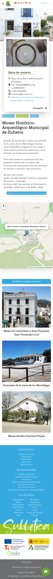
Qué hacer (26, 462)
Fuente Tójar (18, 507)
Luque (34, 510)
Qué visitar (26, 457)
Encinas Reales (34, 505)
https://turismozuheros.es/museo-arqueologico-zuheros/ (28, 99)
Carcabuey (34, 502)
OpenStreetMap (40, 267)
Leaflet (30, 267)
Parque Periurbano (26, 485)
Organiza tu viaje (26, 454)
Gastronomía (26, 459)
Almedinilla (18, 500)
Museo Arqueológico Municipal (26, 482)
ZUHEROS (44, 3)
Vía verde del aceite (26, 487)
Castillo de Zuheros (26, 474)
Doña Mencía (18, 505)
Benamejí (34, 500)
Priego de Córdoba (34, 512)
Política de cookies (26, 572)
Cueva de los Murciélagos (26, 477)
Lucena (18, 510)
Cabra (18, 502)
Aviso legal (26, 562)
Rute (18, 515)
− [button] (3, 209)
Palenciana (18, 512)
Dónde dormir (26, 464)
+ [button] (3, 205)
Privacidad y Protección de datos (26, 567)
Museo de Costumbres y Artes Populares (26, 490)
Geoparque (26, 479)
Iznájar (35, 507)
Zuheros (34, 515)
